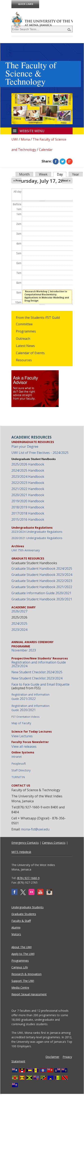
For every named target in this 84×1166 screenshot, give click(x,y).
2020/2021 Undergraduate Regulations (36, 538)
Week (43, 174)
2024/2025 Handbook (27, 470)
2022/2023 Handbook (27, 482)
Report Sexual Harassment (29, 994)
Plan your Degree (24, 446)
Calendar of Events (30, 353)
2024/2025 (19, 623)
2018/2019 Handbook (27, 507)
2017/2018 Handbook (27, 513)
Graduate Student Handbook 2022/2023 (41, 581)
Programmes (26, 331)
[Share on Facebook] (56, 161)
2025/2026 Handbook (27, 464)
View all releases (23, 746)
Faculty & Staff (21, 921)
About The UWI (21, 947)
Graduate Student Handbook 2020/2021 (41, 599)
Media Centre (20, 987)
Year (75, 174)
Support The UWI (22, 981)
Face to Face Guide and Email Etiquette (40, 684)
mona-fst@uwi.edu (35, 829)
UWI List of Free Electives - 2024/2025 (40, 452)
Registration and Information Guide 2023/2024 (38, 664)
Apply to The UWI (22, 954)
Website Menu (32, 131)
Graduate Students (23, 914)
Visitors (16, 934)
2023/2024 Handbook (27, 476)
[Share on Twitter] (63, 161)
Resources (24, 360)
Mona (25, 139)
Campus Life (19, 967)
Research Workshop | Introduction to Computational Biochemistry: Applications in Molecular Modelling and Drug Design (46, 296)
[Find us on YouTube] (40, 894)
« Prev (17, 180)
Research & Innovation (26, 974)
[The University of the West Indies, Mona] (42, 19)
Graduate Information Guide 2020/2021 (41, 593)
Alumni (15, 927)
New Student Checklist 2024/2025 (36, 672)
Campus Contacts (53, 843)
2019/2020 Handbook (27, 501)
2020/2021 (30, 708)
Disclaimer (52, 1057)
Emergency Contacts (25, 843)
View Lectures (22, 736)
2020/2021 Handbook (27, 495)
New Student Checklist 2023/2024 (36, 678)
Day (61, 174)
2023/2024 (19, 629)
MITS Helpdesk (21, 852)
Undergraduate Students (27, 907)
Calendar (46, 149)
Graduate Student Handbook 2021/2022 (41, 587)
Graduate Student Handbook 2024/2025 (41, 568)
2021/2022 (30, 697)
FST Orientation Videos (25, 716)
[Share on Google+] (69, 161)
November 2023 (23, 650)
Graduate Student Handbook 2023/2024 (41, 574)
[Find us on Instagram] (49, 894)
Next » (66, 180)
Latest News (25, 346)
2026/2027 (19, 611)
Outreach (23, 338)
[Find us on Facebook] (14, 894)
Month (24, 174)
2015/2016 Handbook (27, 519)
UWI (14, 139)
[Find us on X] (23, 894)
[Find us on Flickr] (31, 894)
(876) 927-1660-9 (28, 878)
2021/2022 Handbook (27, 489)
